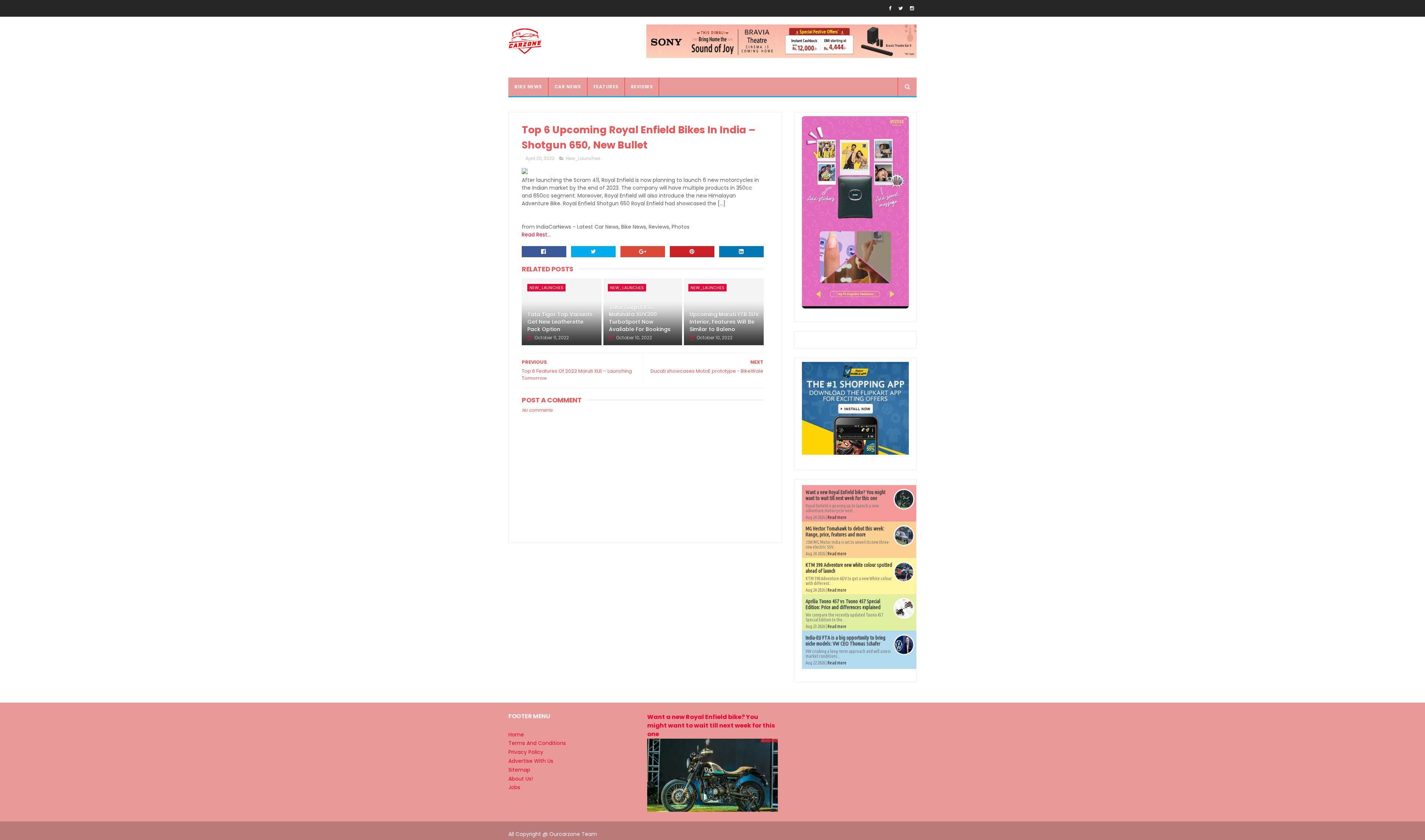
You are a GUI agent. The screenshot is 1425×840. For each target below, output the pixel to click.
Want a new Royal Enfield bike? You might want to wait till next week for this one (845, 495)
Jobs (514, 787)
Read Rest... (536, 234)
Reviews (642, 87)
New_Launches (583, 158)
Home (516, 734)
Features (606, 87)
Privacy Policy (525, 752)
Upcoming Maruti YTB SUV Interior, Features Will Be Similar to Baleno (724, 322)
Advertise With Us (530, 761)
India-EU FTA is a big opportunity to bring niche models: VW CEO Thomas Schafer (845, 641)
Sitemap (519, 770)
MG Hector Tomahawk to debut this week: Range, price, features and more (845, 531)
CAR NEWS (567, 87)
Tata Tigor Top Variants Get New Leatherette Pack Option (560, 322)
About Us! (520, 778)
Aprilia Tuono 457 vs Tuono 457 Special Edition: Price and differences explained (843, 604)
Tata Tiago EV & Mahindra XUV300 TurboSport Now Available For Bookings (640, 318)
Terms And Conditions (537, 743)
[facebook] (890, 8)
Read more (837, 517)
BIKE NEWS (528, 87)
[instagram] (912, 8)
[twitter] (900, 8)
